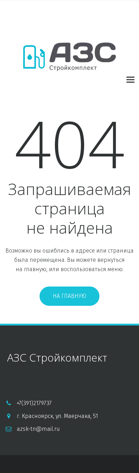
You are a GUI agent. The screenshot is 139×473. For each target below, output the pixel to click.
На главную (69, 296)
